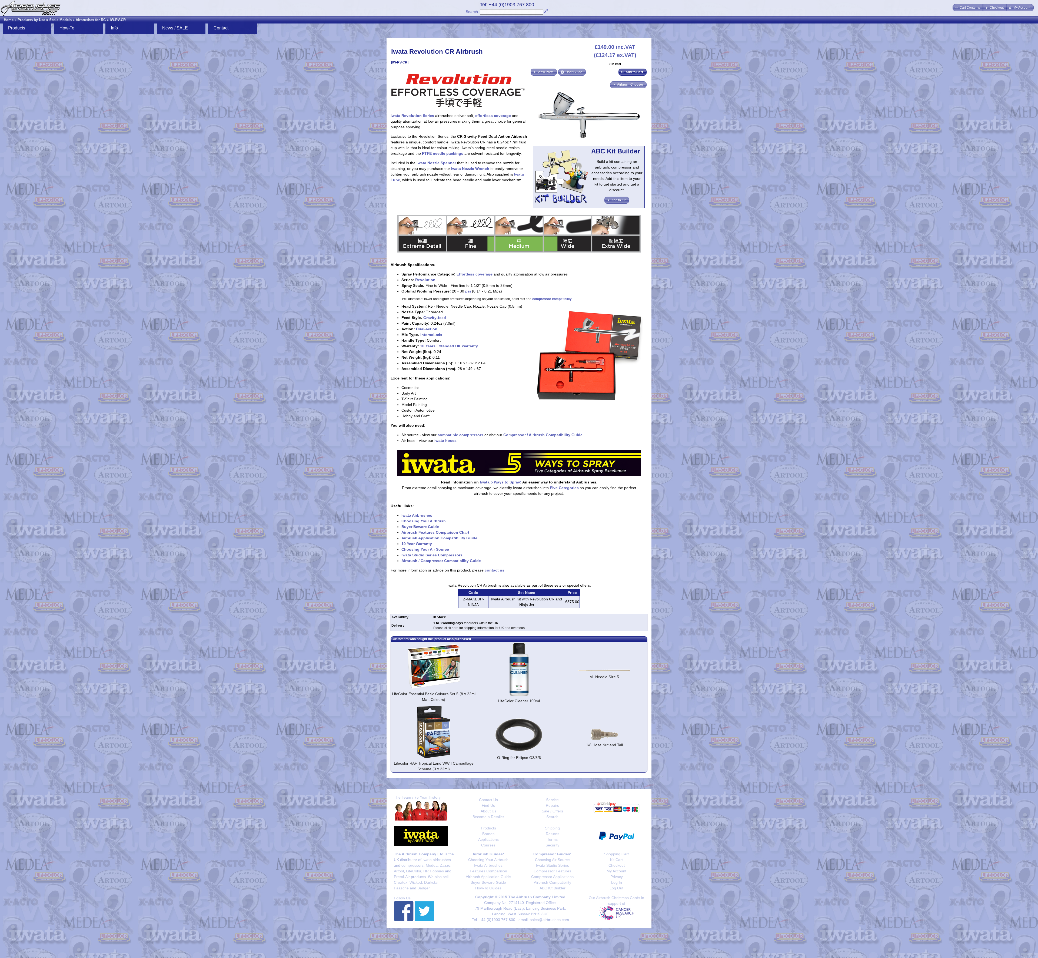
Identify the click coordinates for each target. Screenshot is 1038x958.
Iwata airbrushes (436, 860)
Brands (488, 834)
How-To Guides (488, 888)
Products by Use (31, 20)
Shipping (552, 828)
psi (468, 291)
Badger (423, 888)
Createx (400, 882)
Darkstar (431, 882)
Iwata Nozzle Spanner (436, 163)
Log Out (616, 888)
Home (9, 20)
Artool (399, 871)
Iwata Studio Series (552, 865)
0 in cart (615, 64)
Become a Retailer (488, 817)
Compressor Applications (552, 877)
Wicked (416, 882)
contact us (494, 570)
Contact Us (488, 800)
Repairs (552, 805)
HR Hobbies (433, 871)
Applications (488, 839)
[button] (968, 7)
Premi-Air (402, 877)
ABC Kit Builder (552, 888)
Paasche (401, 888)
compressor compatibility (552, 299)
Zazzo (445, 865)
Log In (616, 882)
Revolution (425, 280)
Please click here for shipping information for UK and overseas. (479, 628)
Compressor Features (552, 871)
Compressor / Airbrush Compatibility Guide (543, 435)
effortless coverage (493, 115)
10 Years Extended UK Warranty (449, 346)
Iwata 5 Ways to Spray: (500, 482)
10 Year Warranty (416, 544)
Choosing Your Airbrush (423, 521)
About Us (488, 811)
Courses (488, 845)
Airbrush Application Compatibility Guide (439, 538)
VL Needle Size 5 (604, 677)
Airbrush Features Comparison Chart (435, 532)
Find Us (488, 805)
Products (488, 828)
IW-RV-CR (118, 20)
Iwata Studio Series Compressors (432, 555)
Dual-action (426, 329)
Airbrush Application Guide (488, 877)
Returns (552, 834)
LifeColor (413, 871)
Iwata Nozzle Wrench (470, 168)
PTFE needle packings (442, 153)
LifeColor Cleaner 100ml (519, 701)
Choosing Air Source (552, 860)
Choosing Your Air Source (425, 549)
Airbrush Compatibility (552, 882)
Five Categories (564, 488)
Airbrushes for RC (91, 20)
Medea (432, 865)
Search (472, 11)
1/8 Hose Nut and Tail (604, 745)
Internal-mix (431, 334)
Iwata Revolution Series (412, 115)
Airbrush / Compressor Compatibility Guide (441, 561)
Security (552, 845)
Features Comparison (488, 871)
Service (552, 800)
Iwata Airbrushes (416, 515)
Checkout (616, 865)
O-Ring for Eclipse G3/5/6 (519, 757)
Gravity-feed (434, 317)
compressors (412, 865)
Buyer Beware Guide (420, 527)
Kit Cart (616, 860)
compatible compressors (460, 435)
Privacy (616, 877)
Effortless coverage (475, 274)
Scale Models (60, 20)
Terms (552, 839)
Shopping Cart (616, 854)
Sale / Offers (552, 811)
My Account (616, 871)
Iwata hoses (445, 440)
